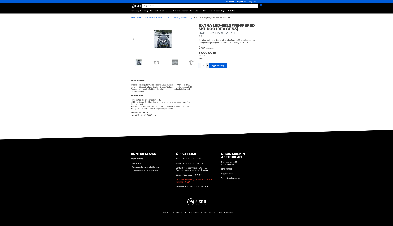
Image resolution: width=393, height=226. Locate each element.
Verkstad (231, 11)
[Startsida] (136, 6)
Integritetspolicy (254, 1)
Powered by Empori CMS (225, 212)
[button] (192, 39)
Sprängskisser (195, 11)
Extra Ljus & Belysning (183, 17)
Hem (133, 17)
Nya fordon (207, 11)
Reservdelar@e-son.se (230, 178)
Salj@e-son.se (227, 173)
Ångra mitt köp (137, 159)
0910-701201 (202, 186)
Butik (139, 17)
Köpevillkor (241, 1)
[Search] (256, 6)
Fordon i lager (219, 11)
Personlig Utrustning (139, 11)
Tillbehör (168, 17)
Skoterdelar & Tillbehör (159, 11)
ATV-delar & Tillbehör (179, 11)
